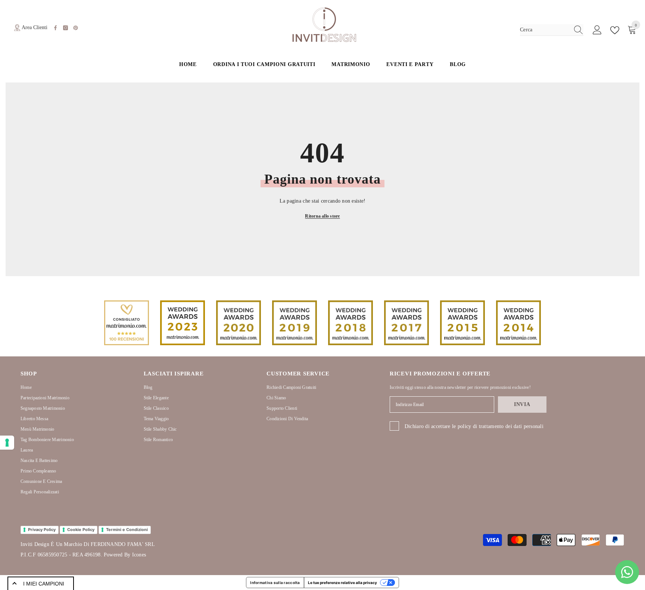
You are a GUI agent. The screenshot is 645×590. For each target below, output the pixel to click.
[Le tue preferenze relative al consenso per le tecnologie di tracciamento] (7, 443)
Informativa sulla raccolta (275, 582)
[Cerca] (551, 30)
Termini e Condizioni (127, 529)
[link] (126, 322)
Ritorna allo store (322, 216)
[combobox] (544, 29)
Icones (139, 555)
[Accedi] (597, 30)
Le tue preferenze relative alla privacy (342, 582)
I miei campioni (43, 584)
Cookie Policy (80, 529)
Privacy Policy (42, 529)
